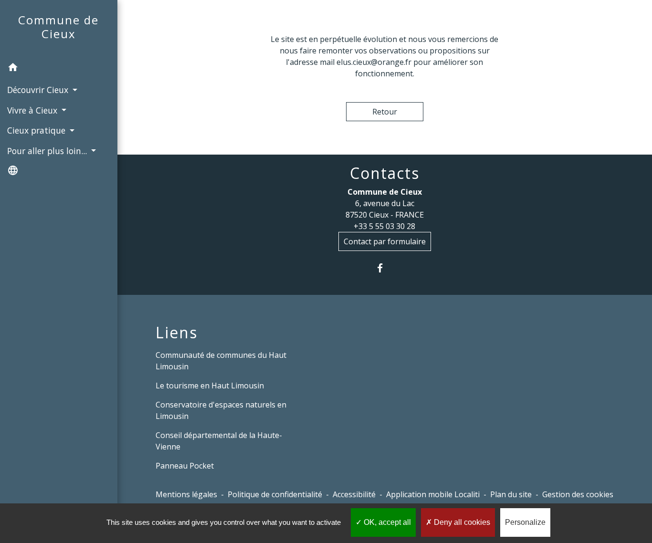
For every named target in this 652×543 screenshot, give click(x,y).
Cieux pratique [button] (37, 130)
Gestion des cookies (577, 494)
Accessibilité (354, 494)
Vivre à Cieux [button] (33, 110)
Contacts (385, 173)
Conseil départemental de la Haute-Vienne (219, 441)
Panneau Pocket (185, 465)
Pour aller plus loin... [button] (48, 151)
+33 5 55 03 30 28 (384, 226)
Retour (384, 111)
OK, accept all (386, 522)
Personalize (525, 522)
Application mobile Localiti (433, 494)
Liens (177, 333)
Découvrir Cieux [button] (39, 89)
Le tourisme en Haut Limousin (210, 385)
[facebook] (384, 268)
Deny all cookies (461, 522)
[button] (58, 69)
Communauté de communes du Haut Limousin (221, 361)
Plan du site (511, 494)
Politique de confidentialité (275, 494)
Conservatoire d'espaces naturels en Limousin (221, 410)
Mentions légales (186, 494)
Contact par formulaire (385, 241)
